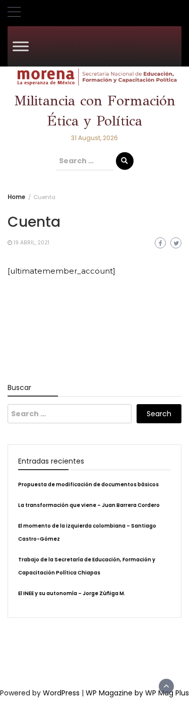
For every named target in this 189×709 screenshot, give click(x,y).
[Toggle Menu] (21, 46)
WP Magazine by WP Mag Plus (137, 693)
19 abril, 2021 (31, 242)
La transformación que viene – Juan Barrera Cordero (89, 505)
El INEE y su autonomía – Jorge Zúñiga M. (71, 593)
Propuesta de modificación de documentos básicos (88, 484)
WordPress (61, 693)
